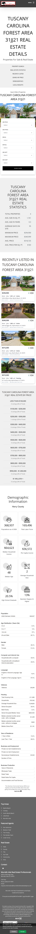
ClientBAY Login (21, 896)
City (4, 852)
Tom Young (6, 832)
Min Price (5, 122)
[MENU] (33, 2)
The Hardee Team (8, 835)
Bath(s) (5, 144)
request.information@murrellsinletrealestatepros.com (16, 885)
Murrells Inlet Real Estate (13, 890)
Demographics (18, 81)
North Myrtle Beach (8, 813)
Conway (5, 810)
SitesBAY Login (29, 896)
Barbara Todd (7, 830)
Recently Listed (18, 74)
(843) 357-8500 (9, 881)
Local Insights (18, 85)
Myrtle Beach (7, 808)
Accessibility (9, 896)
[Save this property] (32, 278)
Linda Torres (6, 838)
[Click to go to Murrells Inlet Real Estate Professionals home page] (8, 3)
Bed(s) (4, 137)
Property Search (18, 66)
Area (4, 859)
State (4, 847)
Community (6, 857)
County (5, 849)
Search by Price (18, 77)
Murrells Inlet (7, 818)
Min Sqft (5, 152)
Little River (6, 816)
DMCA (15, 896)
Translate (30, 922)
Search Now (18, 168)
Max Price (5, 129)
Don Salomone (7, 827)
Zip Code (5, 854)
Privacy (4, 896)
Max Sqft (5, 159)
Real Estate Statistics (18, 70)
